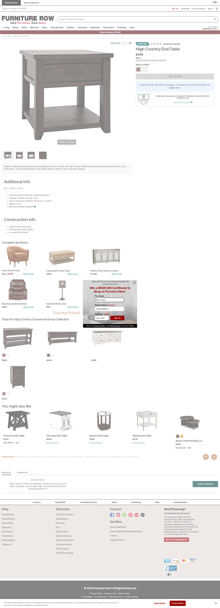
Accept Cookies (178, 603)
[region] (110, 603)
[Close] (216, 603)
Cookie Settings (160, 603)
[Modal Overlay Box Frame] (110, 304)
